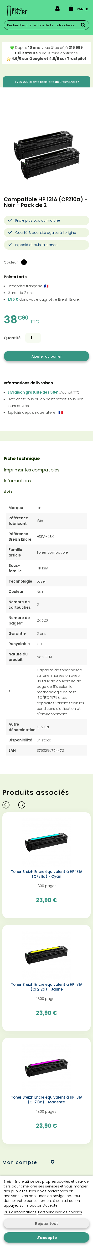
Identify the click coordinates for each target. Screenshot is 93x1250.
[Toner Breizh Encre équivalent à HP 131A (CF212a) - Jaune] (46, 955)
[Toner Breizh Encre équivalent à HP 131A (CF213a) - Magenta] (46, 1067)
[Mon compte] (57, 9)
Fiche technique (22, 458)
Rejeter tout (46, 1223)
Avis (8, 492)
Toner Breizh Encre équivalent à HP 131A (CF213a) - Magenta (46, 1100)
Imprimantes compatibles (31, 470)
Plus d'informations (20, 1212)
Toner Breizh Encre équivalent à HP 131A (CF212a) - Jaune (46, 987)
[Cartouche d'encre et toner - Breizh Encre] (16, 10)
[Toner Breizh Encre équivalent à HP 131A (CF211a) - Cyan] (46, 842)
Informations (17, 481)
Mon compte (19, 1162)
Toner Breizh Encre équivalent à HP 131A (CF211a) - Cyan (46, 874)
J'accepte (46, 1237)
